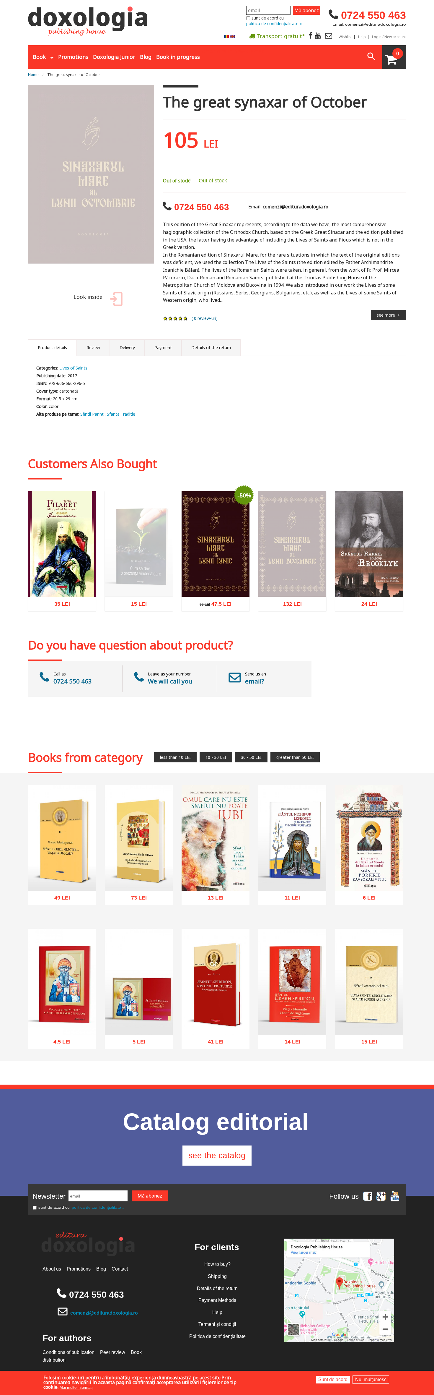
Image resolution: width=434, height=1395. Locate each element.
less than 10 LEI (175, 757)
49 (59, 900)
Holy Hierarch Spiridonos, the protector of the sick (139, 1020)
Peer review (112, 1352)
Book (39, 56)
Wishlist (345, 37)
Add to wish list (71, 633)
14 (289, 1044)
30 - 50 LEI (251, 757)
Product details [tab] (52, 347)
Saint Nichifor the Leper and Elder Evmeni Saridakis (292, 874)
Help (362, 37)
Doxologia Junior (114, 56)
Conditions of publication (68, 1352)
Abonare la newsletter (233, 50)
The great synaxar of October (73, 74)
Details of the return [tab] (211, 347)
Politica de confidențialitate (217, 1336)
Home (33, 74)
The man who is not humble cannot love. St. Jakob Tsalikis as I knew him (215, 870)
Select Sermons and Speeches (62, 583)
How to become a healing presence (138, 589)
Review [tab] (93, 347)
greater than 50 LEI (295, 757)
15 (136, 612)
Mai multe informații (76, 1387)
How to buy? (217, 1264)
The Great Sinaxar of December (292, 589)
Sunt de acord (332, 1379)
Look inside (88, 297)
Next (161, 186)
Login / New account (389, 37)
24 (366, 606)
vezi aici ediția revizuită (138, 602)
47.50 (212, 606)
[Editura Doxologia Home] (88, 18)
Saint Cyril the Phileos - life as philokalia (62, 877)
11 (289, 900)
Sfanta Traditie (121, 414)
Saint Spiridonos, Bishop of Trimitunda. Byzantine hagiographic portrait (215, 1018)
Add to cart (49, 633)
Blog (145, 56)
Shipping (217, 1276)
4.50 (59, 1044)
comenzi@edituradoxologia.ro (104, 1312)
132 (289, 612)
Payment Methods (217, 1300)
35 (59, 606)
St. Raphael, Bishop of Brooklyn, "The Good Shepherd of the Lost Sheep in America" (369, 576)
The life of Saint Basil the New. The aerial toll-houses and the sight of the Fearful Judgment (138, 870)
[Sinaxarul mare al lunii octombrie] (91, 185)
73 (136, 900)
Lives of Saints (73, 368)
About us (52, 1268)
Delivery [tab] (127, 347)
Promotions (73, 56)
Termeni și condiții (217, 1324)
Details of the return (217, 1288)
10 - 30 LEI (215, 757)
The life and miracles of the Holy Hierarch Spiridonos (62, 1018)
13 (212, 900)
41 (212, 1044)
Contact (120, 1268)
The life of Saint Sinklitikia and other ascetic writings (369, 1020)
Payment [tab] (163, 347)
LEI (67, 607)
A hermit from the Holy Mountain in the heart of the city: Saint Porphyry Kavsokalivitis (369, 870)
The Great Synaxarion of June (215, 583)
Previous (20, 186)
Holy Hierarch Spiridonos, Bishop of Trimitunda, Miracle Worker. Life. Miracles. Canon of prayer (292, 1014)
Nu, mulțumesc (370, 1379)
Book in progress (178, 56)
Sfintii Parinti (92, 414)
